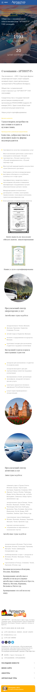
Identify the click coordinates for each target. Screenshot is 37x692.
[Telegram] (12, 642)
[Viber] (2, 642)
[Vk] (9, 642)
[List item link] (18, 632)
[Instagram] (6, 642)
